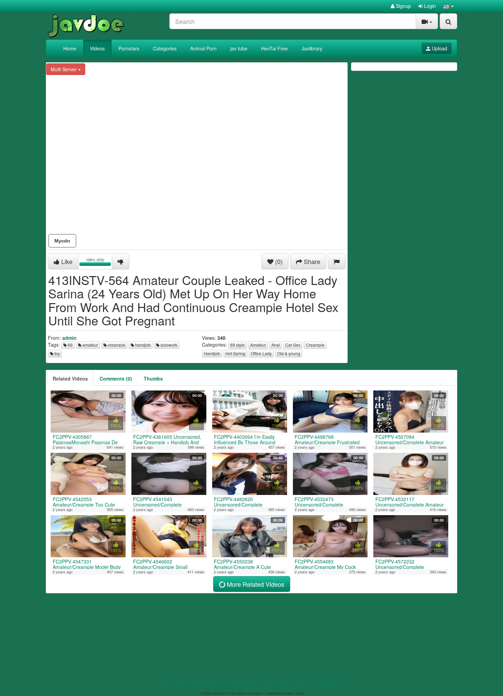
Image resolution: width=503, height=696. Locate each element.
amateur (89, 345)
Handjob (212, 353)
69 (70, 345)
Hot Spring (235, 353)
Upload (438, 48)
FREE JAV (330, 682)
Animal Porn (203, 48)
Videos (97, 48)
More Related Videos (254, 584)
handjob (142, 345)
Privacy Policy (241, 682)
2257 (285, 682)
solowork (168, 345)
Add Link (305, 682)
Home (69, 48)
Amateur (258, 345)
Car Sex (292, 345)
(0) (278, 261)
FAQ (164, 682)
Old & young (288, 353)
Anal (275, 345)
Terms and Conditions (198, 682)
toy (56, 353)
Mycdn (62, 241)
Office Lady (261, 353)
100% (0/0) (99, 262)
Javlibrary (311, 48)
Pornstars (128, 48)
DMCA (268, 682)
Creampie (315, 345)
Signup (403, 5)
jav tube (238, 48)
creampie (116, 345)
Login (429, 5)
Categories (165, 48)
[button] (448, 6)
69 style (237, 345)
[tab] (70, 378)
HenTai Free (274, 48)
